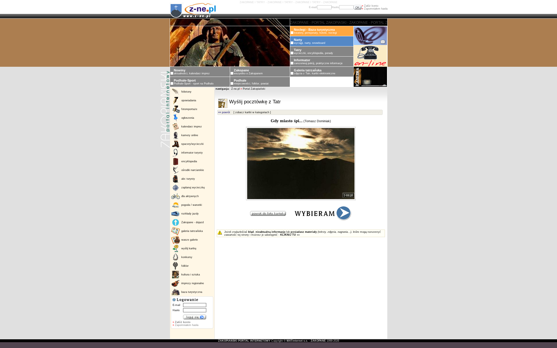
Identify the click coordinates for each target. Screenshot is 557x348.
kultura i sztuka (190, 274)
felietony (186, 91)
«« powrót (224, 112)
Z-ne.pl (235, 88)
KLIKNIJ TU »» (290, 234)
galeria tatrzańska (192, 231)
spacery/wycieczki (192, 144)
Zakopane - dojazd (192, 222)
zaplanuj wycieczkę (193, 187)
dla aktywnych (190, 196)
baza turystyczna (191, 292)
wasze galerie (189, 239)
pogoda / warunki (191, 204)
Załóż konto (370, 5)
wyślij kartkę (188, 248)
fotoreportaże (189, 109)
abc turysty (188, 178)
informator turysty (192, 152)
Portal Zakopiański (254, 88)
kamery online (189, 135)
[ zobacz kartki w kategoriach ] (252, 112)
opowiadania (188, 100)
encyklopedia (189, 161)
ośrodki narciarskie (192, 170)
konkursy (186, 257)
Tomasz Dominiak (317, 121)
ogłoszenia (187, 117)
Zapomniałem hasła (375, 8)
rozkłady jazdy (190, 213)
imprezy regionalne (192, 283)
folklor (185, 265)
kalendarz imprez (191, 126)
